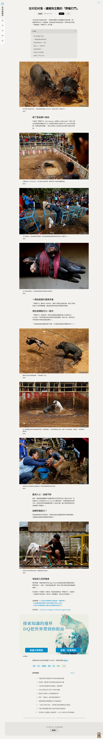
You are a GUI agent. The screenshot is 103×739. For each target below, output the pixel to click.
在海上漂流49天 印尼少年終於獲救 (49, 690)
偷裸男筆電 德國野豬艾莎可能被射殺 (50, 701)
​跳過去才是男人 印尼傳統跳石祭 (49, 693)
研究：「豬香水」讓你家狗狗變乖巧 (49, 697)
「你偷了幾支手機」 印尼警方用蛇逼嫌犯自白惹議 (54, 705)
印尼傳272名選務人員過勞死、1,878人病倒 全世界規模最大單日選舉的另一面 (57, 712)
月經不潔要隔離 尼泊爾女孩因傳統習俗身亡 (47, 605)
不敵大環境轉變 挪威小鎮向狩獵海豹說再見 (52, 708)
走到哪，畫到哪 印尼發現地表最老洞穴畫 (51, 682)
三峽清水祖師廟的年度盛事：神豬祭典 (52, 601)
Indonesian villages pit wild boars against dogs (55, 610)
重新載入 (54, 730)
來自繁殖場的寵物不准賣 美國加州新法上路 (47, 603)
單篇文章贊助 (36, 650)
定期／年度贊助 (68, 650)
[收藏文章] (55, 13)
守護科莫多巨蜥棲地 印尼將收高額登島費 (51, 678)
